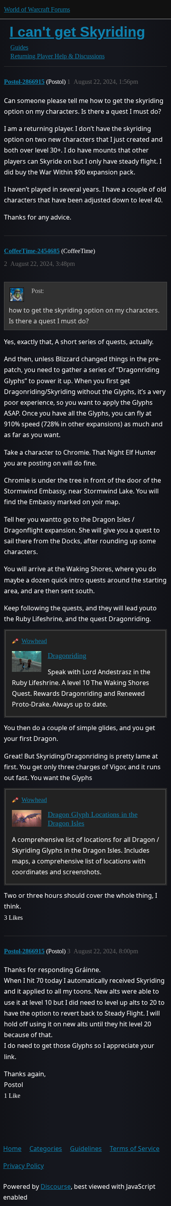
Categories (45, 1148)
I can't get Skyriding (77, 32)
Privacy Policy (23, 1165)
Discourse (56, 1186)
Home (12, 1148)
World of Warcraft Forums (37, 9)
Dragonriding (67, 655)
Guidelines (86, 1148)
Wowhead (34, 641)
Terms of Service (134, 1148)
